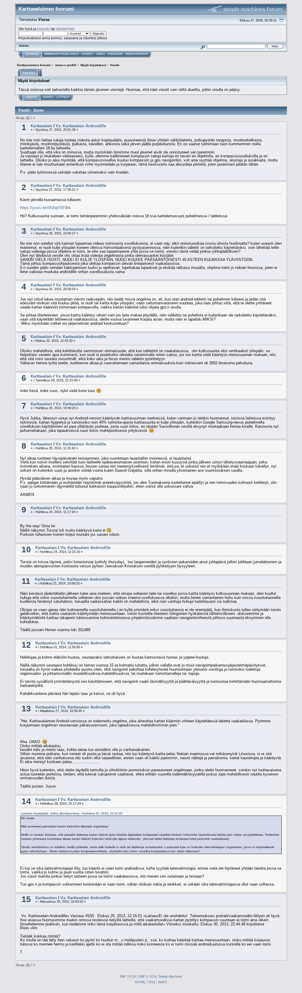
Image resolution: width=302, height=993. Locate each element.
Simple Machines (170, 976)
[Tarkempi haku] (202, 46)
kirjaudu (43, 29)
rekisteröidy (65, 29)
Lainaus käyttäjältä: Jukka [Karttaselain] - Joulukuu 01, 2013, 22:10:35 (71, 813)
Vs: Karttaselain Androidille (81, 126)
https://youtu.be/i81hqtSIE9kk (45, 207)
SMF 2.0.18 (127, 976)
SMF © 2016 (148, 976)
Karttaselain (41, 126)
